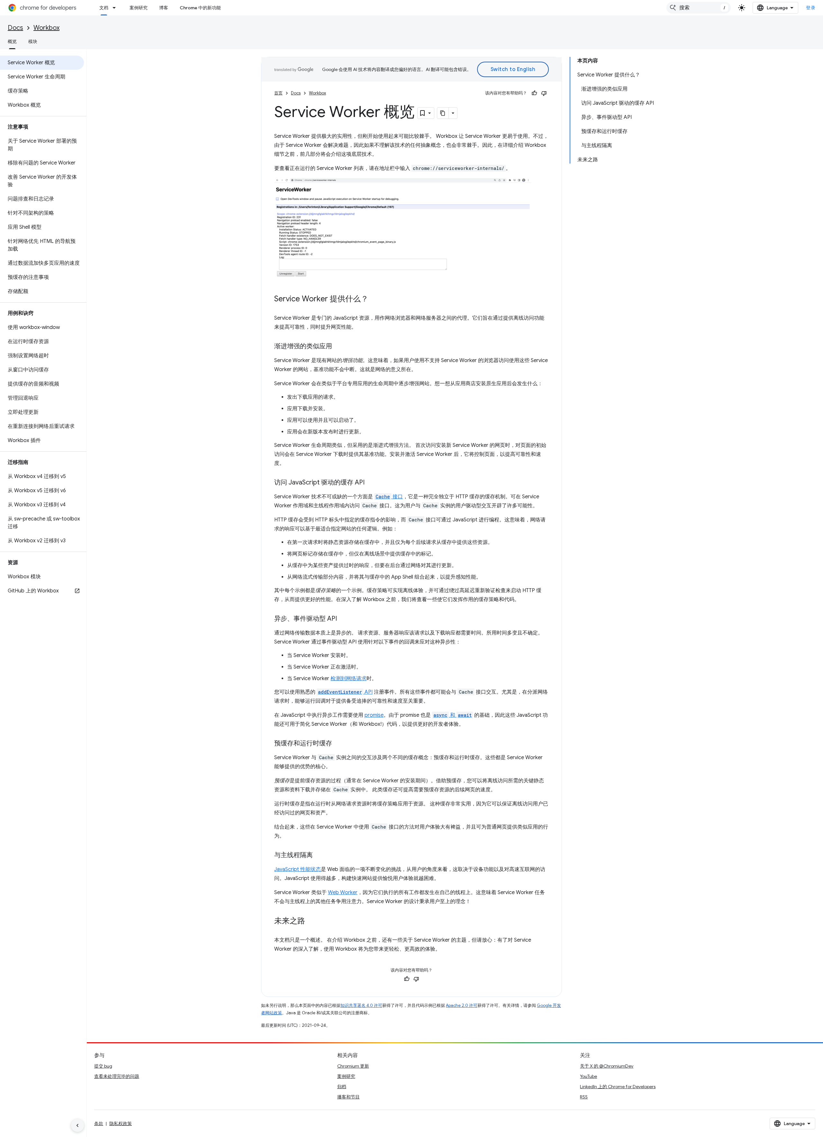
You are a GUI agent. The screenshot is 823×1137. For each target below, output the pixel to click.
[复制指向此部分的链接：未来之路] (311, 921)
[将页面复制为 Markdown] (443, 113)
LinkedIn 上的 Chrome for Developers (618, 1086)
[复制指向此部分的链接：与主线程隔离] (319, 855)
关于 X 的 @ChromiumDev (606, 1066)
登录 (810, 8)
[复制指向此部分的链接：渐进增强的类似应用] (338, 347)
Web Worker (342, 892)
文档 (103, 8)
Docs (15, 28)
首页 (278, 93)
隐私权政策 (120, 1123)
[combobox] (698, 7)
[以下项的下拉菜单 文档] (116, 8)
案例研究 (139, 8)
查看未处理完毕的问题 (116, 1076)
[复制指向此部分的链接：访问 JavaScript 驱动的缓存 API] (371, 483)
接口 (389, 496)
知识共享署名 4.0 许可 (361, 1005)
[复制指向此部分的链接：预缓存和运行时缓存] (338, 744)
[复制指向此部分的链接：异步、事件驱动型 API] (343, 619)
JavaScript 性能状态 (297, 869)
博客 (163, 8)
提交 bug (103, 1066)
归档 (341, 1086)
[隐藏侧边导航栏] (77, 1125)
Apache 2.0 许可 (461, 1005)
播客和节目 (348, 1097)
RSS (584, 1097)
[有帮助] (534, 93)
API (345, 692)
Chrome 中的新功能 (200, 8)
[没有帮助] (544, 93)
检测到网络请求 (348, 678)
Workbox (46, 28)
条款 (98, 1123)
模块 (32, 41)
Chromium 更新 (353, 1066)
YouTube (588, 1076)
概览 (12, 41)
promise (374, 715)
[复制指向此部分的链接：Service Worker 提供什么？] (374, 299)
